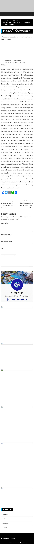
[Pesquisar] (31, 265)
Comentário (4, 223)
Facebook (5, 514)
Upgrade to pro (24, 543)
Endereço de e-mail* (7, 241)
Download (16, 543)
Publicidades (4, 65)
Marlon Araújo (17, 60)
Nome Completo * (6, 234)
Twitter (5, 519)
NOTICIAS (17, 62)
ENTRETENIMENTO (9, 62)
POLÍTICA (22, 62)
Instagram (5, 523)
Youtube (5, 527)
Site (2, 248)
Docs (11, 543)
